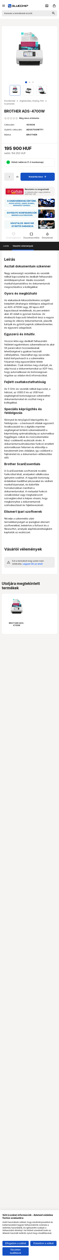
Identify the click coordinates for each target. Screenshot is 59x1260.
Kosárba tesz (38, 176)
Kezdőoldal (9, 101)
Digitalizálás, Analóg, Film (32, 101)
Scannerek (9, 104)
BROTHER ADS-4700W (16, 624)
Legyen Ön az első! (33, 563)
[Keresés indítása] (53, 13)
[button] (26, 82)
